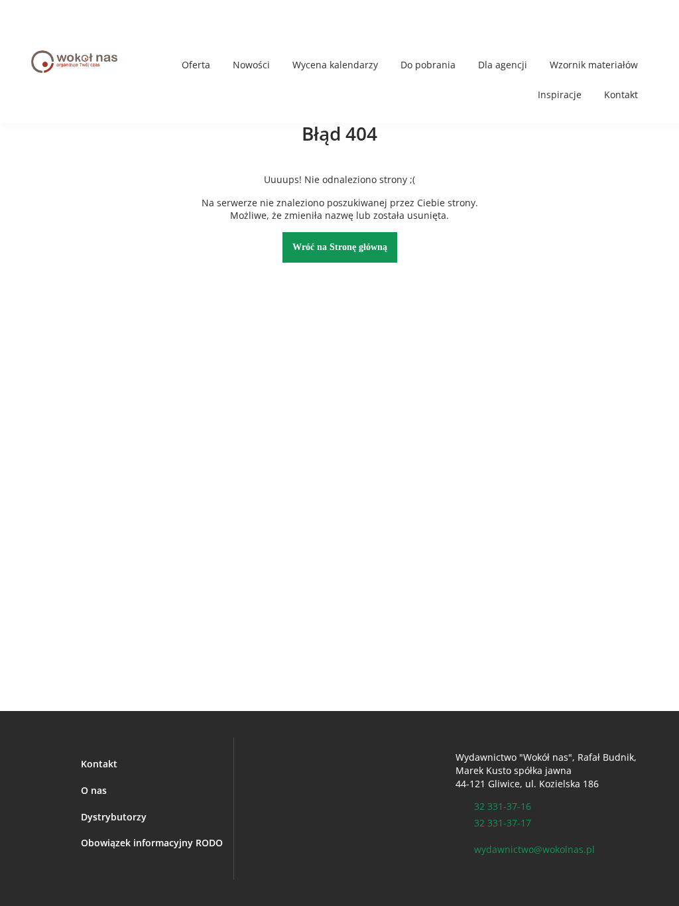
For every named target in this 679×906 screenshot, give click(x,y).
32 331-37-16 (502, 806)
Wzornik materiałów (594, 64)
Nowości (251, 64)
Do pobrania (428, 64)
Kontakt (621, 94)
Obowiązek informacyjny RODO (152, 842)
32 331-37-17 (502, 822)
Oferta (196, 64)
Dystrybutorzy (114, 816)
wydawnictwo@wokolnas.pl (534, 849)
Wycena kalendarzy (335, 64)
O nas (94, 790)
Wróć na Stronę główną (339, 247)
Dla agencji (502, 64)
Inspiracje (560, 94)
